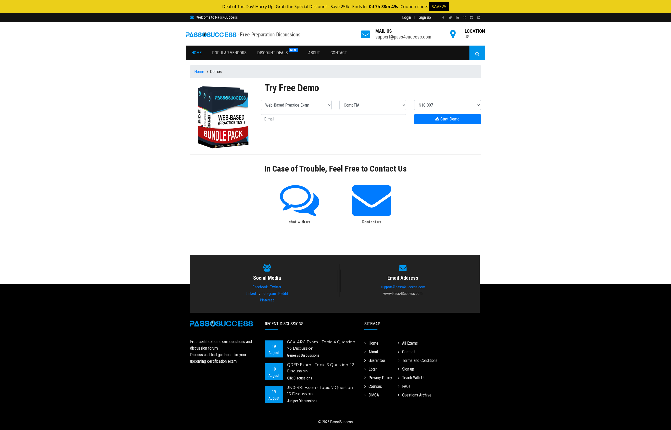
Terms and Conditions (419, 360)
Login (406, 17)
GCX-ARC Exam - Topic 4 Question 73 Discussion (321, 345)
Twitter (275, 287)
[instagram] (464, 17)
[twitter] (450, 17)
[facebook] (443, 17)
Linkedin (252, 293)
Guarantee (377, 360)
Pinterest (267, 300)
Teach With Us (413, 377)
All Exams (410, 343)
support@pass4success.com (403, 37)
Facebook (260, 287)
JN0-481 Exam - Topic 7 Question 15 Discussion (320, 390)
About (314, 52)
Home (196, 52)
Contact (339, 52)
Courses (375, 386)
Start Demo (449, 119)
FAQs (406, 386)
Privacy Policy (380, 377)
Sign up (425, 17)
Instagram (268, 293)
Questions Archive (416, 395)
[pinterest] (478, 17)
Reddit (283, 293)
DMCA (374, 395)
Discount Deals (276, 51)
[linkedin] (457, 17)
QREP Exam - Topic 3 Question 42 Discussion (320, 367)
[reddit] (471, 17)
